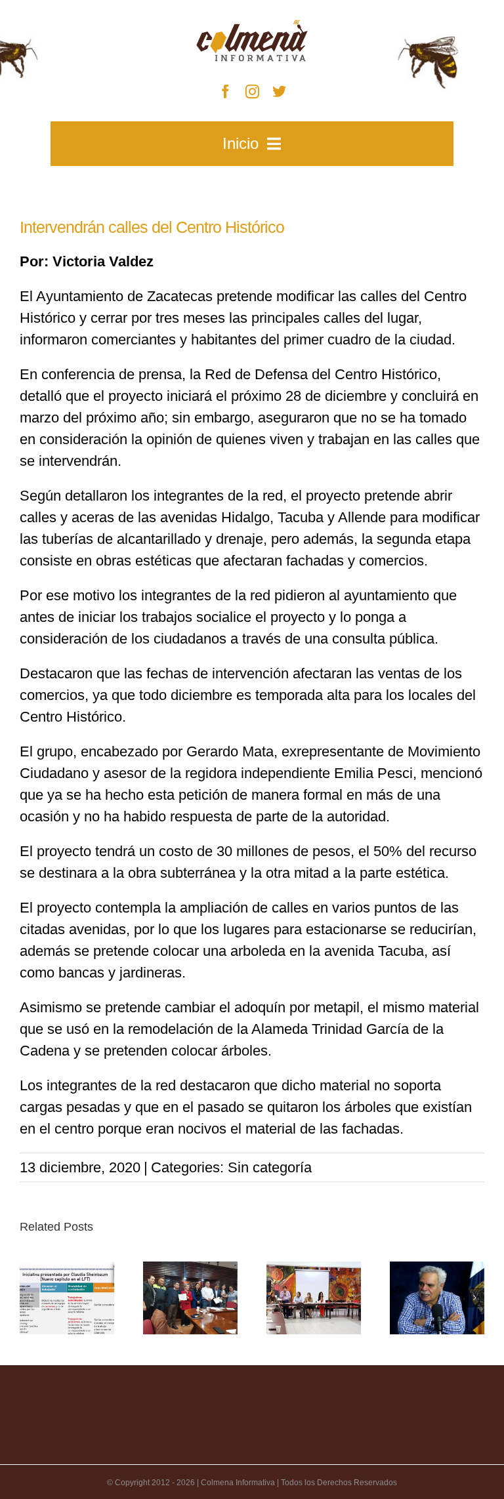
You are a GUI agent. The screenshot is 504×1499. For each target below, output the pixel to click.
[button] (29, 1297)
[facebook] (225, 91)
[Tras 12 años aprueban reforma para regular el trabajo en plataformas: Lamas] (67, 1298)
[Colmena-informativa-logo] (252, 26)
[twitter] (279, 91)
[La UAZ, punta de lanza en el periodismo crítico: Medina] (437, 1298)
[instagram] (252, 91)
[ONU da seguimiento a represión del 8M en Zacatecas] (313, 1298)
